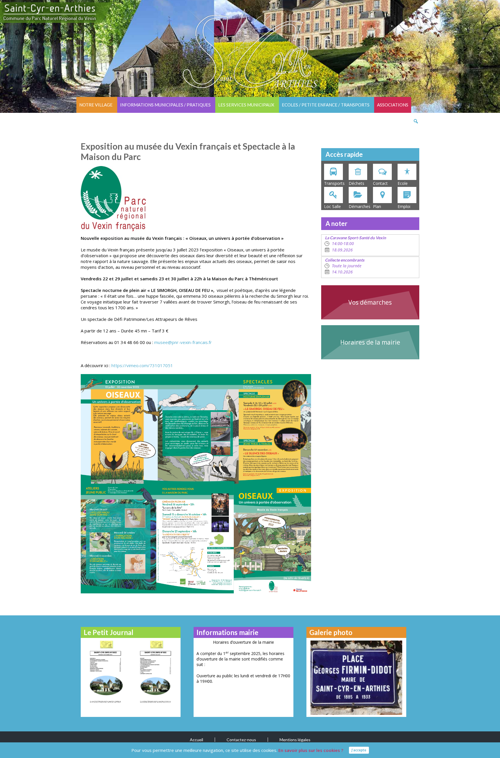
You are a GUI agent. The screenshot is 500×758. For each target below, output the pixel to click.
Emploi (404, 206)
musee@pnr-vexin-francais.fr (183, 342)
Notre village (96, 104)
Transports (334, 183)
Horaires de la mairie (370, 342)
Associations (392, 104)
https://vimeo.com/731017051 (142, 365)
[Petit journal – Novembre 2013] (106, 671)
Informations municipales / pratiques (165, 104)
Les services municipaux (246, 104)
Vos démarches (370, 302)
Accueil (196, 739)
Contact (380, 183)
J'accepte (359, 750)
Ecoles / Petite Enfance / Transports (326, 104)
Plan (377, 206)
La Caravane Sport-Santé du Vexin (355, 237)
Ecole (403, 183)
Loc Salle (332, 206)
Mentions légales (295, 739)
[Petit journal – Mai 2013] (155, 671)
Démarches (359, 206)
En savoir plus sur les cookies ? (310, 750)
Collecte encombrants (344, 259)
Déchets (356, 183)
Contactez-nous (241, 739)
